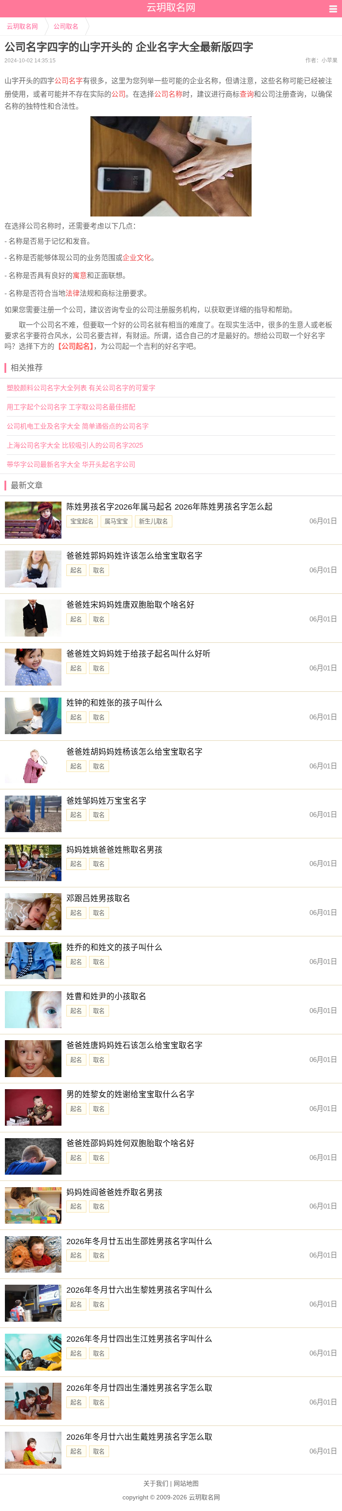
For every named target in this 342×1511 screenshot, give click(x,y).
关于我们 (155, 1483)
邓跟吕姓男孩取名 (98, 898)
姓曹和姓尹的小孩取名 (106, 996)
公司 (118, 94)
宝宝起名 (82, 521)
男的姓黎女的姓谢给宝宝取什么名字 (130, 1094)
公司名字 (68, 81)
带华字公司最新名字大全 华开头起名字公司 (71, 464)
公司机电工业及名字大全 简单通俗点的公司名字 (78, 426)
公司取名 (65, 26)
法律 (72, 293)
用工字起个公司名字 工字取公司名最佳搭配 (71, 407)
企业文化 (136, 257)
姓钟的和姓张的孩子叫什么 (114, 702)
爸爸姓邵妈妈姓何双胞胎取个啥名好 (130, 1143)
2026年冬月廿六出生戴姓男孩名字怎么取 (139, 1437)
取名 (99, 570)
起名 (76, 570)
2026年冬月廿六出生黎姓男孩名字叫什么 (139, 1290)
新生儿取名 (153, 521)
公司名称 (168, 94)
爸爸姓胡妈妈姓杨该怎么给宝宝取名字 (134, 751)
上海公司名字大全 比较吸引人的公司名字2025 (75, 445)
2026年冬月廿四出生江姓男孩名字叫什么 (139, 1339)
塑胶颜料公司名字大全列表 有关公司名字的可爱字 (81, 388)
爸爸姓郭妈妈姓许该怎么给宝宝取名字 (134, 555)
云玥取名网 (22, 26)
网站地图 (186, 1483)
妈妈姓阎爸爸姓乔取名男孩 (114, 1192)
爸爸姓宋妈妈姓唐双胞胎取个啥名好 (130, 604)
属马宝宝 (116, 521)
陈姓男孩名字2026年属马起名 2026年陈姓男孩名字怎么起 (169, 506)
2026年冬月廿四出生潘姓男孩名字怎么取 (139, 1388)
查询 (247, 94)
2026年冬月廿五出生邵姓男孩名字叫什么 (139, 1241)
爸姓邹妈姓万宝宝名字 (106, 800)
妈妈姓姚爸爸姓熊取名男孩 (114, 849)
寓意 (80, 275)
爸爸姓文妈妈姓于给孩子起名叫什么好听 (138, 653)
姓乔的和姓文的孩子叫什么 (114, 947)
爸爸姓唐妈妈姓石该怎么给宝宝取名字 (134, 1045)
